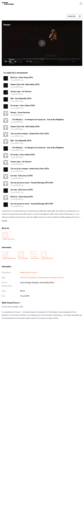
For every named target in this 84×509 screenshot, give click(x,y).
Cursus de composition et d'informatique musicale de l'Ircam (42, 277)
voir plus (4, 221)
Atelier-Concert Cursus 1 (29, 272)
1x (73, 61)
